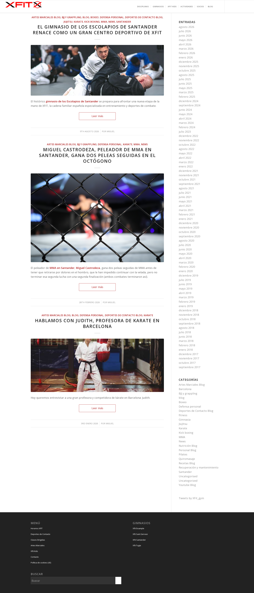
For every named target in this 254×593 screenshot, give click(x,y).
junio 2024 (185, 109)
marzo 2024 (186, 123)
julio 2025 (185, 79)
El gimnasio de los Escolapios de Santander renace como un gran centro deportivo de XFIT (97, 30)
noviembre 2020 (189, 227)
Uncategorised (188, 476)
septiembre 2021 (189, 184)
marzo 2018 (186, 341)
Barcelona (185, 389)
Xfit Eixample (138, 528)
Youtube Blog (187, 485)
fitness (183, 415)
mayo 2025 (185, 88)
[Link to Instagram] (229, 9)
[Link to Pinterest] (246, 9)
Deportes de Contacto (40, 534)
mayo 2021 (185, 201)
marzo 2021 (186, 210)
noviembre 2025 (189, 66)
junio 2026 (185, 35)
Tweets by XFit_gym (191, 498)
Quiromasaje (187, 459)
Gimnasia (184, 419)
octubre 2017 (187, 362)
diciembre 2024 (188, 101)
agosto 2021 (186, 188)
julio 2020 (185, 245)
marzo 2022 (186, 162)
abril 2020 (185, 258)
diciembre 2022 (188, 136)
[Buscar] (218, 6)
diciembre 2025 (188, 61)
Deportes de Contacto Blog (144, 17)
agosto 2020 (186, 240)
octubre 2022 (187, 144)
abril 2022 (185, 157)
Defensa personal (112, 17)
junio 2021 (185, 197)
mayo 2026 (185, 40)
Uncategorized (188, 480)
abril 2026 (185, 44)
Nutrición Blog (188, 445)
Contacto (35, 557)
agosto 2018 (186, 328)
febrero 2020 (187, 266)
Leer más (97, 116)
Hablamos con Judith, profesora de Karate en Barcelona (97, 323)
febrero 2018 (187, 345)
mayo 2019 (185, 288)
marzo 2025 (186, 92)
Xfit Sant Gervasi (140, 534)
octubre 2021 (187, 179)
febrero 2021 (187, 214)
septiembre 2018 (189, 323)
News (111, 21)
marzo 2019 (186, 297)
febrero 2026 (187, 53)
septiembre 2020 (189, 236)
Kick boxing (92, 21)
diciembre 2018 (188, 310)
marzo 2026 (186, 48)
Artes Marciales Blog (46, 17)
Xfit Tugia (137, 545)
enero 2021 (186, 219)
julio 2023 (185, 131)
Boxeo (94, 17)
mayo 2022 (185, 153)
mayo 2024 (185, 114)
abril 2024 (185, 118)
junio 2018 (185, 336)
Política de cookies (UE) (41, 562)
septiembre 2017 (189, 367)
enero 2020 (186, 271)
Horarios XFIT (36, 528)
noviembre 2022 (189, 140)
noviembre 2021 (189, 175)
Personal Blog (187, 450)
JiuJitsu (68, 21)
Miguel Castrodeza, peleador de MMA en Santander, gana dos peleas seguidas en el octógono (97, 155)
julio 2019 (185, 280)
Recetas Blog (187, 463)
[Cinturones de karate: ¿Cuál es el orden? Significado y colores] (97, 365)
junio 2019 (185, 284)
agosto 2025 (186, 75)
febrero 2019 (187, 301)
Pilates (183, 454)
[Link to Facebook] (235, 9)
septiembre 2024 (189, 105)
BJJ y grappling (71, 17)
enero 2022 (186, 166)
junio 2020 (185, 249)
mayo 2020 (185, 253)
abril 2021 (185, 206)
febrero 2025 (187, 96)
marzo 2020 (186, 262)
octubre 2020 (187, 232)
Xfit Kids (34, 551)
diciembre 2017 (188, 354)
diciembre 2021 (188, 171)
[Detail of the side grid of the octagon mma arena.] (97, 217)
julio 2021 (185, 192)
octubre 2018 (187, 319)
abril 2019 (185, 293)
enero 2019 (186, 306)
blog (85, 17)
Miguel (111, 131)
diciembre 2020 (188, 223)
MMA (104, 21)
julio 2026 (185, 31)
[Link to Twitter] (241, 9)
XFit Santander (139, 540)
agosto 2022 (186, 149)
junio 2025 (185, 83)
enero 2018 (186, 349)
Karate (78, 21)
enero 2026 (186, 57)
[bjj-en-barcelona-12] (97, 70)
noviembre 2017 (189, 358)
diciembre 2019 (188, 275)
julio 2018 (185, 332)
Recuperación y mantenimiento (198, 467)
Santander (123, 21)
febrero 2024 (187, 127)
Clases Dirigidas (38, 540)
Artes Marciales (38, 545)
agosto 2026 (186, 27)
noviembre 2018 (189, 314)
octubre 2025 (187, 70)
